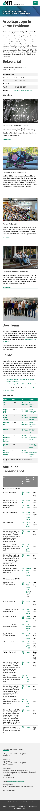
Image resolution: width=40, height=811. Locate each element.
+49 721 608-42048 (24, 423)
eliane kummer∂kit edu (33, 437)
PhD (13, 444)
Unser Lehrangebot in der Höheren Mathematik (20, 384)
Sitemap (18, 808)
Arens (28, 492)
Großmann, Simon (5, 417)
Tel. (22, 399)
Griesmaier (28, 506)
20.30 (25, 67)
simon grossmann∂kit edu (33, 417)
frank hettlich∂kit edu (32, 424)
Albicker (27, 547)
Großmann (28, 551)
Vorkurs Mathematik (10, 224)
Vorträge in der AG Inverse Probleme (16, 125)
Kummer (28, 682)
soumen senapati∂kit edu (33, 446)
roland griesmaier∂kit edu (32, 411)
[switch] (27, 3)
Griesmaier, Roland (5, 411)
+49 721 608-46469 (24, 451)
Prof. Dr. (14, 409)
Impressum (12, 806)
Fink (27, 729)
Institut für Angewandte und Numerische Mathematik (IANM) (19, 4)
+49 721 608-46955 (24, 416)
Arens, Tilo (5, 403)
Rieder (28, 519)
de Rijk (28, 592)
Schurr (28, 613)
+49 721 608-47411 (24, 436)
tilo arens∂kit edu (32, 404)
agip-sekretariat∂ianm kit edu (16, 781)
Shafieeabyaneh (28, 619)
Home (5, 806)
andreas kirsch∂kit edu (32, 430)
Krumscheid (28, 590)
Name (5, 399)
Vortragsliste (7, 139)
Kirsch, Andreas (6, 430)
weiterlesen (7, 238)
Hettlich (28, 512)
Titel (13, 399)
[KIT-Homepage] (7, 3)
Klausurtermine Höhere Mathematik (15, 271)
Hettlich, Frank (6, 423)
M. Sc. (14, 416)
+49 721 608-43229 (24, 403)
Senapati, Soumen (6, 445)
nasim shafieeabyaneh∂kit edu (33, 453)
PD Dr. (14, 402)
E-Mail (31, 399)
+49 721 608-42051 (24, 430)
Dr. (13, 451)
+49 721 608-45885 (24, 410)
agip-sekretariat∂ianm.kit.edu (23, 90)
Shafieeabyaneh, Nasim (6, 452)
